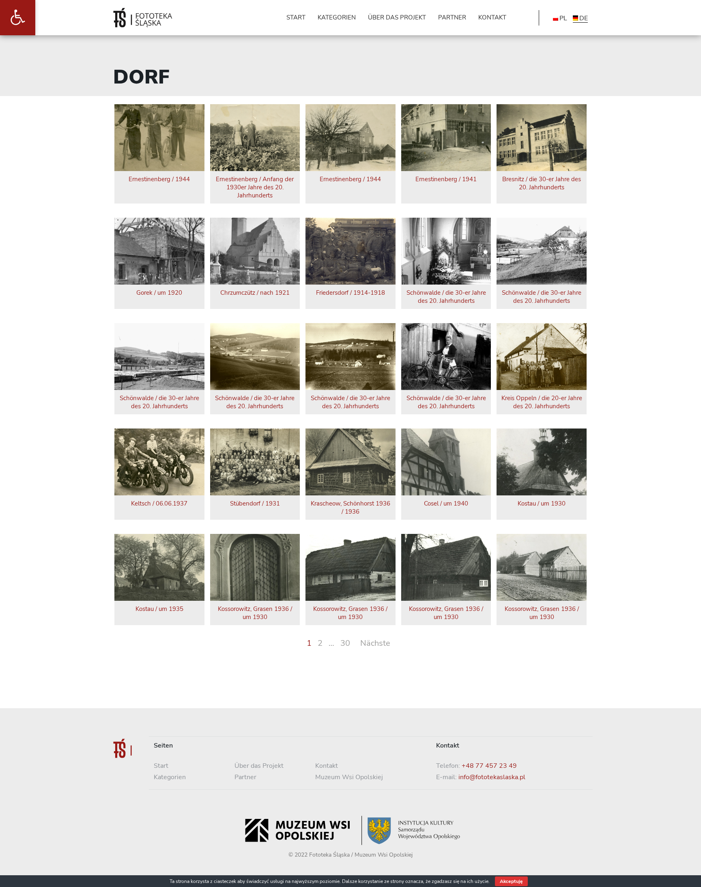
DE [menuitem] (583, 18)
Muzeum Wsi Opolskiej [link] (349, 777)
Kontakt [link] (326, 765)
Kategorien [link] (170, 777)
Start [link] (161, 765)
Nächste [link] (375, 643)
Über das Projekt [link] (259, 765)
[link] (17, 17)
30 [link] (345, 643)
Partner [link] (245, 777)
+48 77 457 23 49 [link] (489, 765)
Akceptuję (511, 881)
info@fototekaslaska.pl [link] (491, 777)
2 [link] (320, 643)
